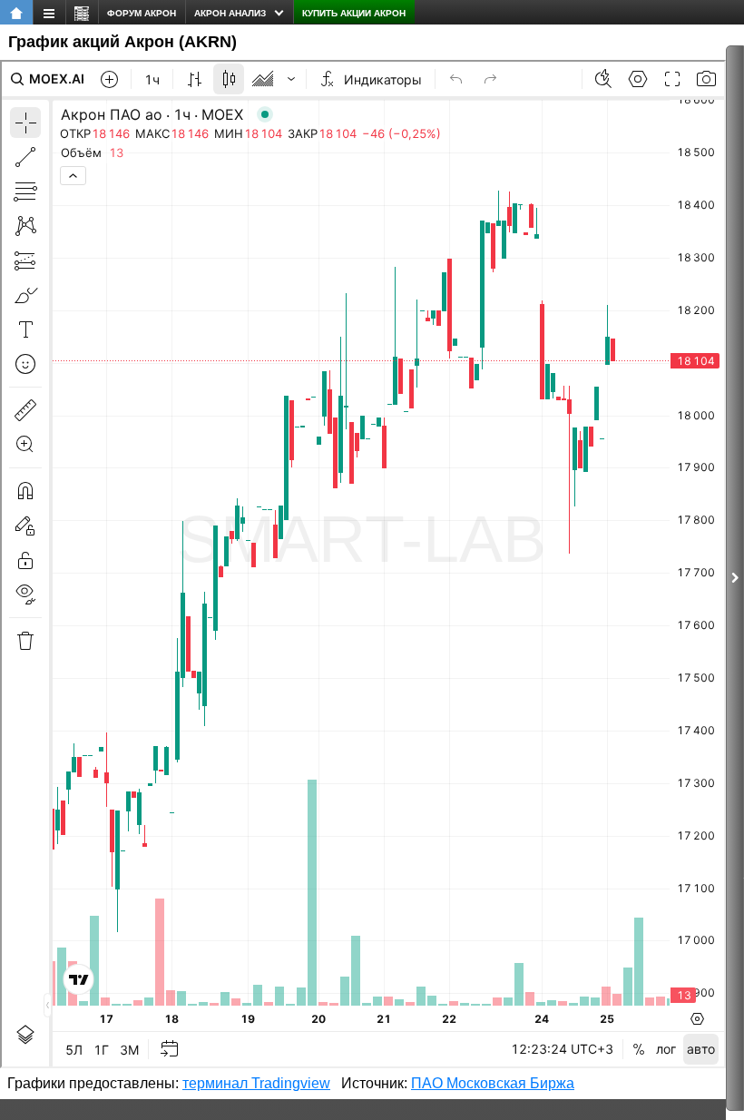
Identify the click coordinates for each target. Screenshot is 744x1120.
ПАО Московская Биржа (492, 1083)
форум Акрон (141, 13)
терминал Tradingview (256, 1083)
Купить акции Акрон (354, 13)
